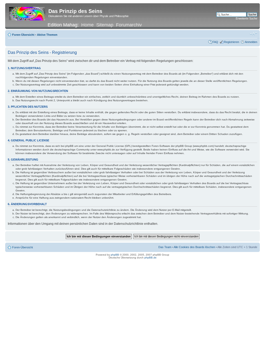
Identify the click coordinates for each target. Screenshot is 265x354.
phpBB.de (150, 257)
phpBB (115, 254)
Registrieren (231, 42)
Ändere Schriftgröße (253, 33)
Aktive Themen (47, 34)
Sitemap (104, 24)
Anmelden (251, 42)
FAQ (215, 42)
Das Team (164, 247)
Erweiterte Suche (246, 18)
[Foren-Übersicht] (27, 12)
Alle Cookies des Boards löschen (194, 247)
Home (87, 24)
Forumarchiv (129, 24)
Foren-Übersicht (23, 34)
